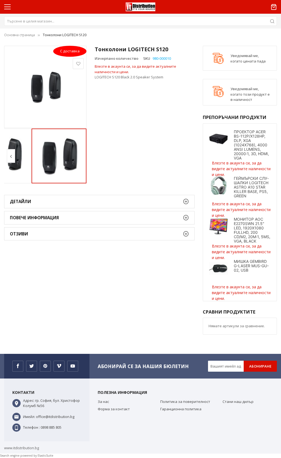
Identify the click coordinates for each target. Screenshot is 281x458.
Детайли (20, 201)
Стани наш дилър (238, 401)
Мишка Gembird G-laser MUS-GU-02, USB (251, 265)
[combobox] (140, 21)
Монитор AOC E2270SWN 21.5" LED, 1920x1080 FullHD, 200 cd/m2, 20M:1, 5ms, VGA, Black (252, 230)
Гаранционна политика (180, 408)
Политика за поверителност (185, 401)
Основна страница (19, 35)
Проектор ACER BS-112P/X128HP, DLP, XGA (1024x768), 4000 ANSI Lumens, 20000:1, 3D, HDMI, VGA (251, 144)
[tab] (99, 201)
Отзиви (19, 234)
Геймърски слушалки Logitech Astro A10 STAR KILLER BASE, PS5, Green (251, 187)
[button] (11, 156)
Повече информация (34, 217)
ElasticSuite (45, 455)
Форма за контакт (114, 408)
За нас (103, 401)
